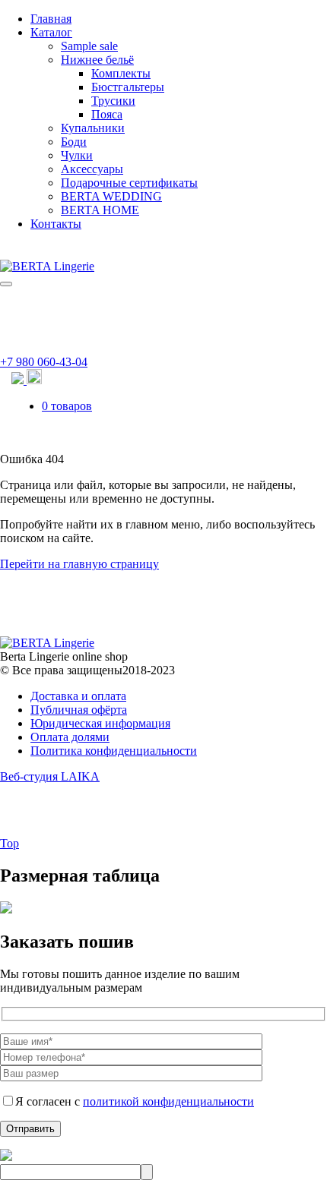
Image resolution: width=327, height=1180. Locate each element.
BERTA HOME (100, 210)
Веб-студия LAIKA (50, 776)
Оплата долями (70, 736)
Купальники (93, 127)
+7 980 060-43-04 (43, 361)
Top (9, 843)
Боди (74, 141)
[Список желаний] (34, 380)
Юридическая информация (100, 723)
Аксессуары (92, 168)
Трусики (113, 100)
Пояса (106, 114)
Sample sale (89, 45)
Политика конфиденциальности (113, 750)
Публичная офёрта (78, 709)
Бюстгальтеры (127, 86)
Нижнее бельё (97, 59)
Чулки (77, 155)
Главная (50, 18)
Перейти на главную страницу (79, 563)
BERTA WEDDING (111, 196)
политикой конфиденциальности (168, 1101)
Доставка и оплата (78, 695)
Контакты (55, 223)
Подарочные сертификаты (129, 182)
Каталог (51, 32)
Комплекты (121, 73)
